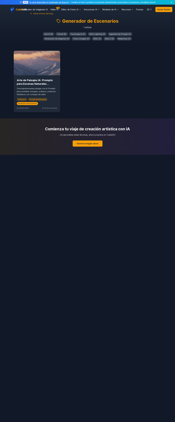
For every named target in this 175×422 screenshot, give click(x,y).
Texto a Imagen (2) (81, 39)
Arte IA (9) (48, 34)
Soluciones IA (90, 9)
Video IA (54, 9)
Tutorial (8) (61, 34)
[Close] (171, 2)
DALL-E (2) (109, 39)
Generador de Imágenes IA (35, 9)
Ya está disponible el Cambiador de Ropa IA (49, 2)
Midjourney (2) (124, 39)
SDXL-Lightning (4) (97, 34)
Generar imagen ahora (87, 143)
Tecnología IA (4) (77, 34)
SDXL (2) (97, 39)
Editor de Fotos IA (70, 9)
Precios (139, 9)
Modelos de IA (109, 9)
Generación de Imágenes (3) (57, 39)
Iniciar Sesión (163, 9)
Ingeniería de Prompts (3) (120, 34)
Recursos (126, 9)
